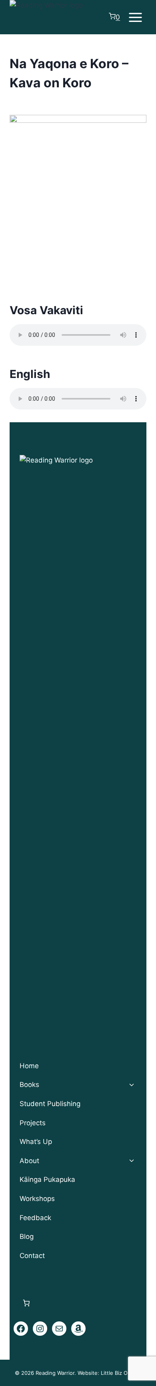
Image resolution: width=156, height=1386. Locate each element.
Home (29, 1066)
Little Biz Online (120, 1373)
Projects (33, 1123)
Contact (32, 1256)
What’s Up (36, 1142)
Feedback (35, 1218)
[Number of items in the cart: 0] (26, 1302)
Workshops (37, 1199)
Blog (27, 1236)
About (29, 1161)
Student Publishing (50, 1104)
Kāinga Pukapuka (47, 1179)
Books (29, 1085)
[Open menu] (135, 17)
